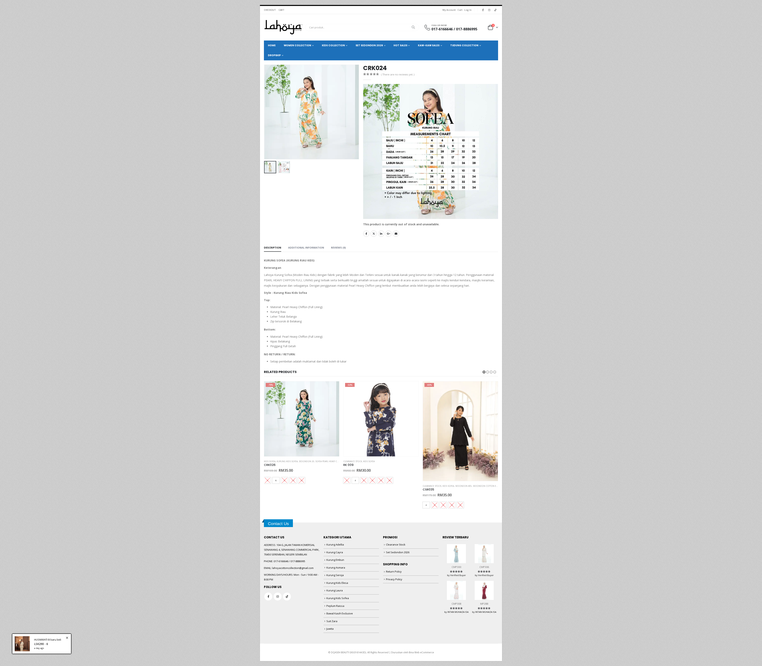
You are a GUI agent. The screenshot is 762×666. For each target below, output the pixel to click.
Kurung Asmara (335, 567)
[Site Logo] (283, 27)
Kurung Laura (334, 590)
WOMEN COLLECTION (297, 45)
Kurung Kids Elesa (337, 583)
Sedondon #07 (463, 486)
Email (396, 233)
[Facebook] (483, 10)
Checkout (270, 9)
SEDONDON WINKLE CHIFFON (488, 486)
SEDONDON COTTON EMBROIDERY (411, 486)
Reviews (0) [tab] (338, 247)
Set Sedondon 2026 (397, 552)
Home (272, 45)
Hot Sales (400, 45)
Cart (460, 9)
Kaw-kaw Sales (428, 45)
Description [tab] (272, 247)
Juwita (330, 628)
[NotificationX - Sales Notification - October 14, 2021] (41, 644)
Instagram (278, 596)
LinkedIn (381, 233)
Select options (332, 387)
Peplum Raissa (335, 606)
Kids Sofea (289, 461)
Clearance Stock (273, 461)
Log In (467, 9)
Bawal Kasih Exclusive (339, 613)
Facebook (366, 233)
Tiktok (287, 596)
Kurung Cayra (334, 552)
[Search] (413, 27)
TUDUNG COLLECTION (464, 45)
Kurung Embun (335, 560)
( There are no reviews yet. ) (397, 74)
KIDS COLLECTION (333, 45)
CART (281, 9)
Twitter (373, 233)
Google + (388, 233)
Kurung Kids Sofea (337, 598)
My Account (449, 9)
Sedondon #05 (384, 486)
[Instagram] (489, 10)
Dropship (274, 55)
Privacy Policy (394, 579)
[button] (265, 112)
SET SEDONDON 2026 (369, 45)
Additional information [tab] (306, 247)
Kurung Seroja (335, 575)
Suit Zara (331, 621)
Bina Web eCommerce (421, 652)
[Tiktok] (495, 10)
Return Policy (394, 571)
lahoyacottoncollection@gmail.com (293, 568)
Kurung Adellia (335, 544)
